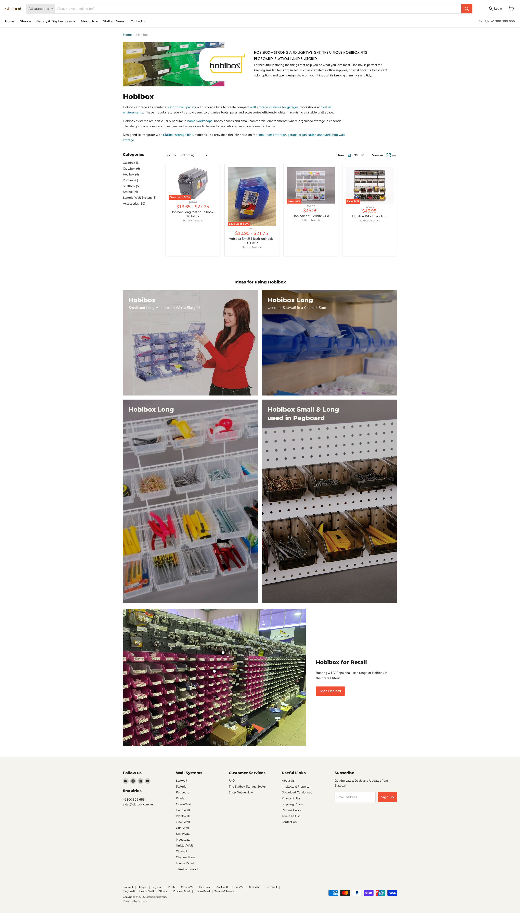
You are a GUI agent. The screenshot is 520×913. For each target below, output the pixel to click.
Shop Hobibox (330, 691)
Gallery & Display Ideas (54, 21)
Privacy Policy (291, 798)
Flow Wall (183, 822)
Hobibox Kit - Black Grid (369, 216)
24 (349, 155)
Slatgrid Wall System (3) (139, 198)
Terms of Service (187, 869)
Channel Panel (186, 857)
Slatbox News (114, 21)
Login (498, 9)
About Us (87, 21)
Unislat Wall (184, 845)
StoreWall (183, 834)
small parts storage (272, 135)
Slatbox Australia (193, 220)
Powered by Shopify (135, 901)
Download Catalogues (297, 792)
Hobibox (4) (131, 174)
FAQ (232, 781)
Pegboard (182, 792)
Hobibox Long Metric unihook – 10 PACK (193, 214)
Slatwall (181, 781)
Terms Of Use (291, 816)
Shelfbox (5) (131, 186)
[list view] (394, 155)
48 (362, 155)
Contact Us (289, 822)
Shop (24, 21)
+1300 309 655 (134, 800)
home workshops (199, 121)
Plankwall (183, 816)
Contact (137, 21)
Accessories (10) (134, 204)
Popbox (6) (130, 180)
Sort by (171, 155)
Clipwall (181, 851)
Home (9, 21)
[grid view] (388, 155)
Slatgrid (181, 786)
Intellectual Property (295, 786)
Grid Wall (182, 828)
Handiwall (183, 810)
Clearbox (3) (131, 163)
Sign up (387, 797)
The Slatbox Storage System (248, 786)
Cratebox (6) (131, 169)
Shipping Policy (292, 804)
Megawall (183, 840)
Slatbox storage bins (178, 135)
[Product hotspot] (223, 653)
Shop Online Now (241, 792)
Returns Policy (291, 810)
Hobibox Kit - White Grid (310, 216)
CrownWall (184, 804)
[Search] (466, 8)
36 (356, 155)
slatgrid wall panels (181, 107)
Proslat (180, 798)
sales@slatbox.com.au (138, 804)
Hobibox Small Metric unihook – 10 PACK (252, 240)
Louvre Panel (185, 863)
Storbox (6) (130, 192)
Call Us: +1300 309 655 (496, 21)
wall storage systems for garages (274, 107)
